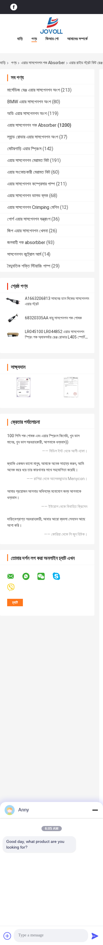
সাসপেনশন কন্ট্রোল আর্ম (24, 254)
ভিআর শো (52, 38)
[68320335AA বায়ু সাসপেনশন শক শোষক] (13, 318)
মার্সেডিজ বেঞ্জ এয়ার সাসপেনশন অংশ (33, 90)
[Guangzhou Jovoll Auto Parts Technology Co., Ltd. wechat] (44, 576)
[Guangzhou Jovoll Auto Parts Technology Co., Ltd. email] (14, 576)
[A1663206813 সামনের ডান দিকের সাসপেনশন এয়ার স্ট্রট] (13, 301)
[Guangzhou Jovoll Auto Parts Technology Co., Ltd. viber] (14, 587)
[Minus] (95, 810)
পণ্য (34, 38)
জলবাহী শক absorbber (26, 242)
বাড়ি (20, 38)
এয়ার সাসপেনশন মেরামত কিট (28, 160)
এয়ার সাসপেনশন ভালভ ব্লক (27, 195)
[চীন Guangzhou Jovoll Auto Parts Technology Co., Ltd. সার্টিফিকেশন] (23, 387)
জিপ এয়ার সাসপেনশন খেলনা (27, 230)
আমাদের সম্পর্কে (77, 38)
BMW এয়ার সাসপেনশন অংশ (29, 101)
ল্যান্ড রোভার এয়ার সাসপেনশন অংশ (32, 137)
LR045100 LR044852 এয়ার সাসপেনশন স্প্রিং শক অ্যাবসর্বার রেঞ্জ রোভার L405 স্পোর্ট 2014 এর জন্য (55, 337)
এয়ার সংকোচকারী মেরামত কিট (28, 172)
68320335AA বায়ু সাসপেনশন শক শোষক (53, 318)
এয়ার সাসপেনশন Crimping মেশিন (33, 207)
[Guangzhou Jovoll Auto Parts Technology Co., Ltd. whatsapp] (29, 576)
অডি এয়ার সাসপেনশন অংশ (27, 113)
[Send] (95, 936)
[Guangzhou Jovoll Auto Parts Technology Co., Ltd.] (51, 25)
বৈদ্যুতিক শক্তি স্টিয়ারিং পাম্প (28, 266)
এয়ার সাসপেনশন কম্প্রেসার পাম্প (31, 184)
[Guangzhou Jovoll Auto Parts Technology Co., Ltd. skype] (60, 576)
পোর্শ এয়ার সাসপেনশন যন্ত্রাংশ (28, 219)
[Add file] (7, 936)
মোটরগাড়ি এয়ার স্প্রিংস (24, 148)
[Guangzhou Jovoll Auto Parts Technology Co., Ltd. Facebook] (14, 7)
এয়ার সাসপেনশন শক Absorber (43, 62)
